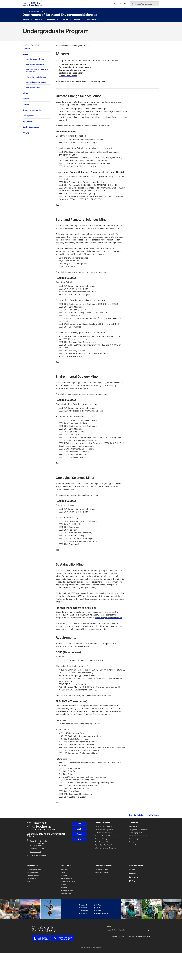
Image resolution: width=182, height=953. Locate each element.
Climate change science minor (72, 64)
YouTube (99, 905)
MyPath (63, 885)
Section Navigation (31, 45)
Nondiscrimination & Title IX (138, 836)
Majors (25, 54)
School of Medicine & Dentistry (105, 836)
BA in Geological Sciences (35, 59)
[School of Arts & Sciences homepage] (41, 826)
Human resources (67, 878)
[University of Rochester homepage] (33, 4)
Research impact (134, 839)
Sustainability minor (68, 75)
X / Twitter (84, 908)
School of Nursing (101, 839)
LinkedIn (98, 911)
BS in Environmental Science (36, 77)
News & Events (91, 20)
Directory (64, 875)
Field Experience (29, 116)
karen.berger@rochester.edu (108, 617)
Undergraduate (51, 20)
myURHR (64, 888)
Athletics (134, 877)
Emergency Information (143, 936)
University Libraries (101, 869)
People (37, 20)
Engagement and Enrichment (138, 830)
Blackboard (64, 869)
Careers (79, 834)
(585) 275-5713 (35, 852)
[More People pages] (41, 20)
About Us (26, 20)
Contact (63, 872)
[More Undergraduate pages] (57, 20)
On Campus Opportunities (32, 110)
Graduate (65, 20)
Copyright (131, 936)
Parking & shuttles (67, 891)
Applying (26, 133)
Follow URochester (100, 913)
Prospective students (34, 869)
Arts (133, 881)
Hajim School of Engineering (104, 830)
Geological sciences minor (71, 72)
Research (77, 20)
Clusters (26, 99)
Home (58, 45)
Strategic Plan (133, 842)
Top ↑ (58, 205)
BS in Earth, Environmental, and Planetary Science (37, 70)
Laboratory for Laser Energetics (105, 848)
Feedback (115, 936)
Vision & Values (134, 845)
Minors (25, 93)
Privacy (123, 936)
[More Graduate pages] (70, 20)
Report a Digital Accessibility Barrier (144, 815)
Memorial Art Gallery (102, 872)
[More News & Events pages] (98, 20)
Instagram (84, 911)
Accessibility (133, 827)
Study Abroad (28, 121)
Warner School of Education (104, 845)
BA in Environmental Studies (36, 82)
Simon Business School (102, 842)
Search (109, 926)
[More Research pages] (82, 20)
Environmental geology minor (72, 70)
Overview (26, 48)
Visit (121, 4)
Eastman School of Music (103, 833)
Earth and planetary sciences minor (75, 67)
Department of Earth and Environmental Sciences (60, 15)
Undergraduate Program (72, 45)
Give (125, 4)
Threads (84, 913)
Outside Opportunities (31, 127)
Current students (32, 872)
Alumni (29, 881)
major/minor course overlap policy (91, 81)
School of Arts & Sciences (33, 11)
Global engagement (135, 833)
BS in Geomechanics (33, 87)
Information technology (68, 881)
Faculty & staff (31, 878)
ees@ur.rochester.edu (38, 855)
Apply (116, 4)
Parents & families (33, 875)
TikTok (98, 908)
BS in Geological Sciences (35, 64)
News (133, 869)
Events (133, 873)
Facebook (84, 905)
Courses (26, 104)
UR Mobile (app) (66, 894)
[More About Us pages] (31, 20)
